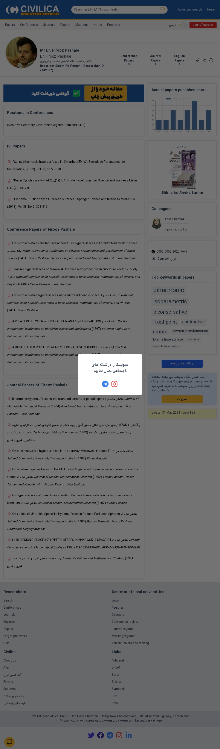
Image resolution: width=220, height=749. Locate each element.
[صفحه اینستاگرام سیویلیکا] (114, 384)
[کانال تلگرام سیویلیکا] (105, 384)
